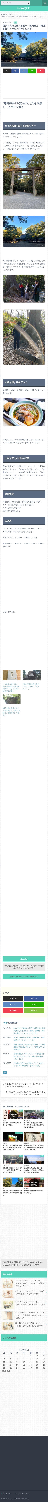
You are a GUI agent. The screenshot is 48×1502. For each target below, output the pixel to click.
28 (24, 1368)
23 (37, 1365)
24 (44, 1365)
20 (17, 1365)
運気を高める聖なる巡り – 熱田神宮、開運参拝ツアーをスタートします (29, 1038)
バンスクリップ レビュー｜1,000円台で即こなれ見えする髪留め (30, 1292)
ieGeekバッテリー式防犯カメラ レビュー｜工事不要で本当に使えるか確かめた (29, 1315)
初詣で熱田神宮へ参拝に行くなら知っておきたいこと (31, 686)
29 (30, 1368)
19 (11, 1365)
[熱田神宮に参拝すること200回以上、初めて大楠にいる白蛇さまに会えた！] (12, 699)
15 (30, 1362)
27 (17, 1368)
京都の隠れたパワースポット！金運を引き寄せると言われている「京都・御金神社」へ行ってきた (29, 1056)
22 (30, 1365)
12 (11, 1362)
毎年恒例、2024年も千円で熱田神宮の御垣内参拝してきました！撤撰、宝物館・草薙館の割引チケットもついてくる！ (29, 1030)
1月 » (9, 1371)
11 (4, 1362)
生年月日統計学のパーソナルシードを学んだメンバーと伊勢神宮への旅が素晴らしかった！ (24, 1085)
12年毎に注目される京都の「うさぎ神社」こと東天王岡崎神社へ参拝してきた (29, 1064)
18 (4, 1365)
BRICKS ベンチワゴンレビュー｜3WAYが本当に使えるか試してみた (30, 1303)
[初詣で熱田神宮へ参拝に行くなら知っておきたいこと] (32, 675)
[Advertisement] (22, 88)
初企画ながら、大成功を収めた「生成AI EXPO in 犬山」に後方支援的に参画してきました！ (24, 1093)
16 (37, 1362)
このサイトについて (22, 1493)
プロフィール (7, 1493)
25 (4, 1368)
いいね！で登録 (9, 1338)
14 (24, 1362)
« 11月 (3, 1371)
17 (44, 1362)
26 (11, 1368)
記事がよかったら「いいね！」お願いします (24, 976)
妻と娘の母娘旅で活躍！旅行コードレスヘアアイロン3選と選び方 (29, 1324)
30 (37, 1368)
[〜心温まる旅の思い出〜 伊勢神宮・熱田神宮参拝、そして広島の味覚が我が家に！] (12, 675)
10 (44, 1359)
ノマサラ (13, 1498)
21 (24, 1365)
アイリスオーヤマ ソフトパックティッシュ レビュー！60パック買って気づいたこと (29, 1283)
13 (17, 1362)
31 (44, 1368)
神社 (5, 1023)
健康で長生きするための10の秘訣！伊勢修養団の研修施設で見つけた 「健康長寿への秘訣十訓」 (29, 1046)
